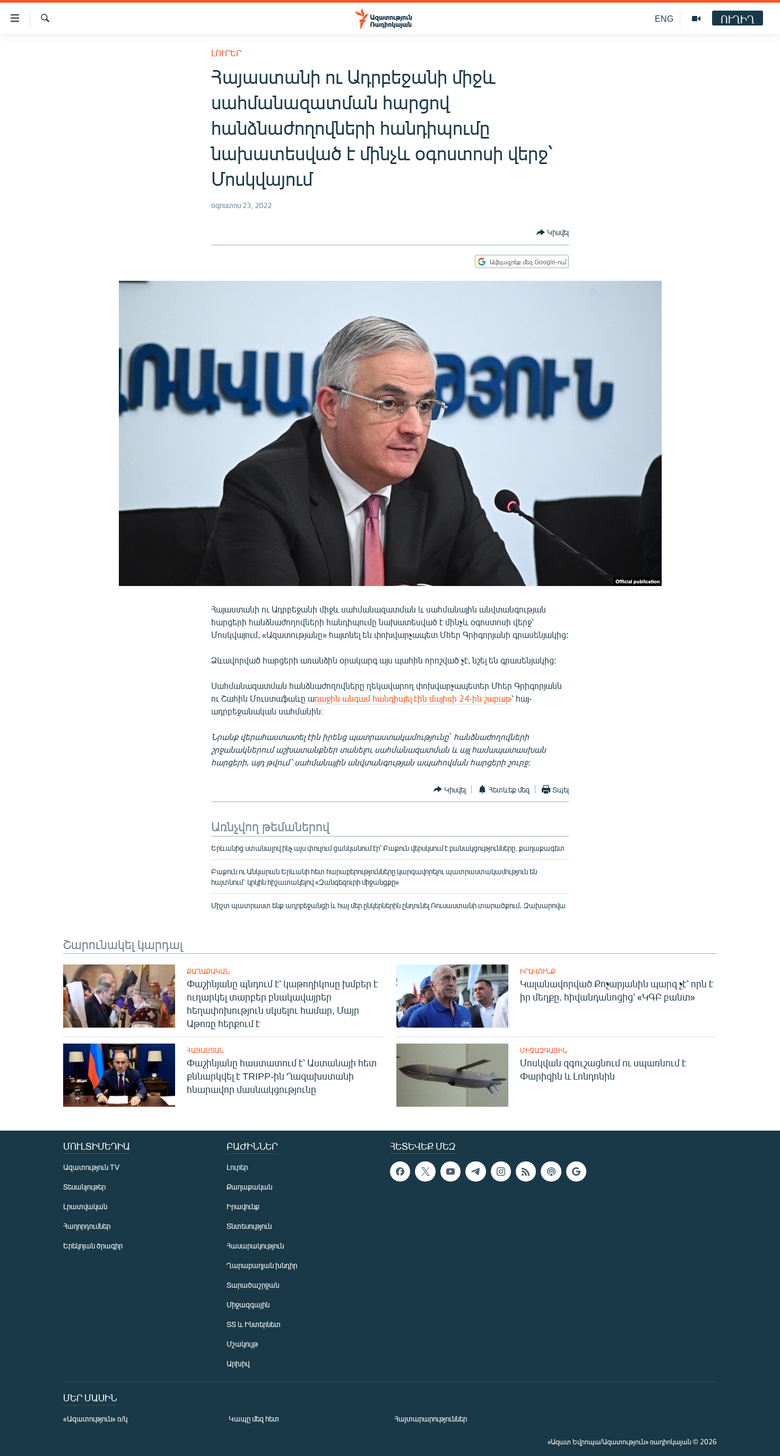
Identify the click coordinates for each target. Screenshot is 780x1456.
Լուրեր (226, 53)
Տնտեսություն (249, 1225)
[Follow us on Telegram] (475, 1171)
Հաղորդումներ (86, 1225)
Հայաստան (205, 1050)
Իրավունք (538, 971)
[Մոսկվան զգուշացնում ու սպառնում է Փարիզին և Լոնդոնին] (452, 1075)
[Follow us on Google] (576, 1171)
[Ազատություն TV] (696, 19)
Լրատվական (85, 1206)
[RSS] (526, 1171)
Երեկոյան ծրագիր (93, 1245)
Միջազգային (543, 1050)
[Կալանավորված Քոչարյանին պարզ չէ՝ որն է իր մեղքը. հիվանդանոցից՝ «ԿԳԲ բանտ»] (452, 996)
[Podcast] (551, 1171)
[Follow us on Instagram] (501, 1171)
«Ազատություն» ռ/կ (95, 1418)
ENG (664, 18)
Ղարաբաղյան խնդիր (262, 1265)
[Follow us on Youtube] (450, 1171)
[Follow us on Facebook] (400, 1171)
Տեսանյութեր (84, 1186)
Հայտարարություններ (430, 1418)
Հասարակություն (255, 1245)
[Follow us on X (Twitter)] (425, 1171)
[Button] (552, 232)
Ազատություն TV (91, 1166)
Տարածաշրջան (253, 1284)
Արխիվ (238, 1363)
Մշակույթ (242, 1343)
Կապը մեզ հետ (254, 1418)
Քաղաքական (208, 971)
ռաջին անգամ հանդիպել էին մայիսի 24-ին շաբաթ (413, 698)
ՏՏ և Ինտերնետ (254, 1324)
